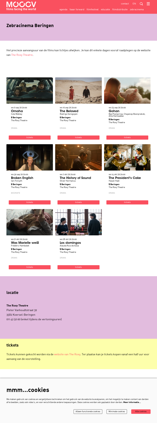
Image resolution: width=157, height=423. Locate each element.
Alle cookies (141, 412)
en (134, 4)
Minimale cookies (117, 412)
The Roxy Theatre (22, 55)
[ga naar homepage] (21, 6)
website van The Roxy (67, 354)
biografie (15, 193)
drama (14, 128)
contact (125, 4)
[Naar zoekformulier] (141, 4)
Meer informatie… (132, 402)
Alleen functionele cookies (88, 412)
